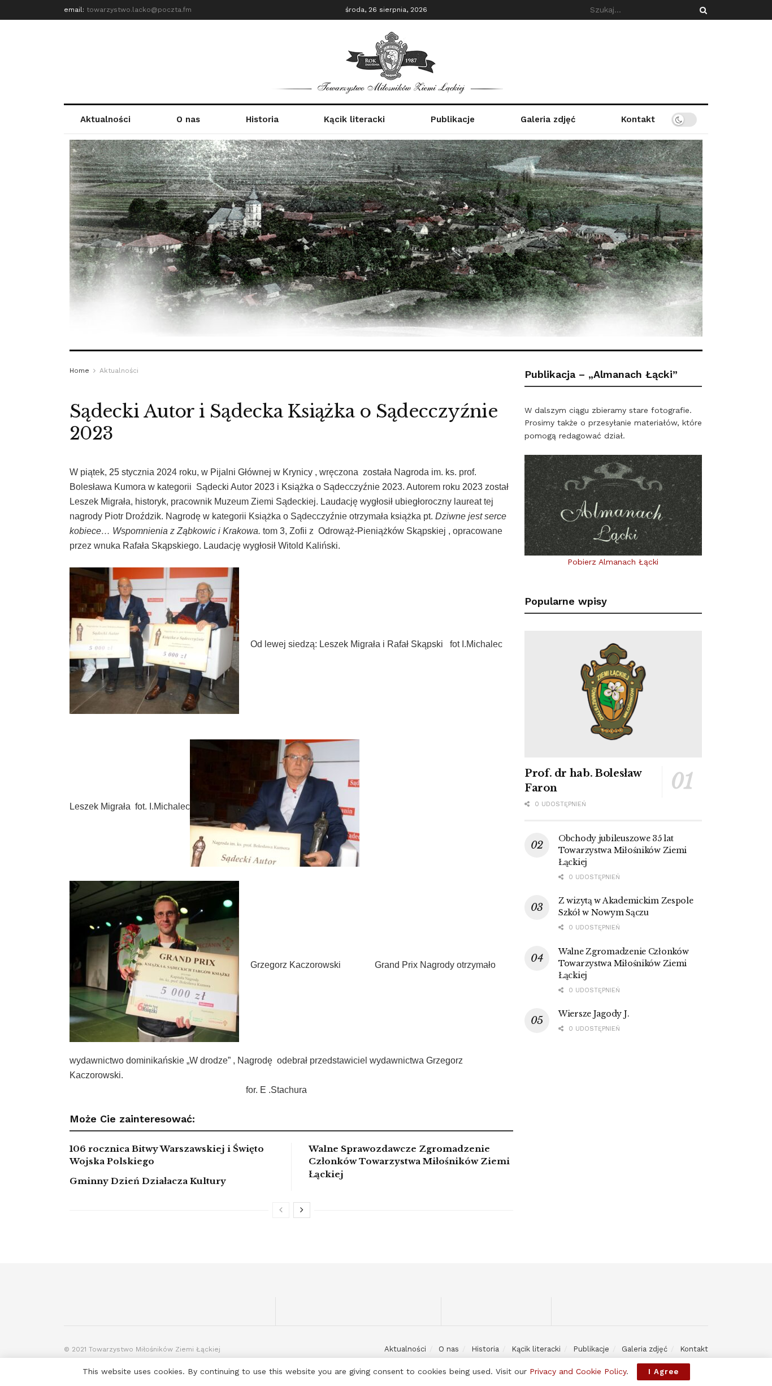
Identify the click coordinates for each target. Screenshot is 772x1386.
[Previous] (280, 1210)
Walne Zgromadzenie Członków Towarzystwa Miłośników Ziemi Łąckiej (623, 963)
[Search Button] (701, 10)
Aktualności (105, 119)
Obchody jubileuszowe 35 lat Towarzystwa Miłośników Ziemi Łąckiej (622, 850)
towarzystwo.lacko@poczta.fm (139, 10)
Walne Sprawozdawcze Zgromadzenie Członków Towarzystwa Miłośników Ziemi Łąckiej (409, 1161)
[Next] (301, 1210)
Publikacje (453, 119)
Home (79, 371)
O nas (188, 119)
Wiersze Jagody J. (593, 1014)
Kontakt (638, 119)
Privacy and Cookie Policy (578, 1371)
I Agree (663, 1371)
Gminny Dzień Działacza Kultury (148, 1181)
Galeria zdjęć (548, 119)
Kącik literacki (354, 119)
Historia (262, 119)
